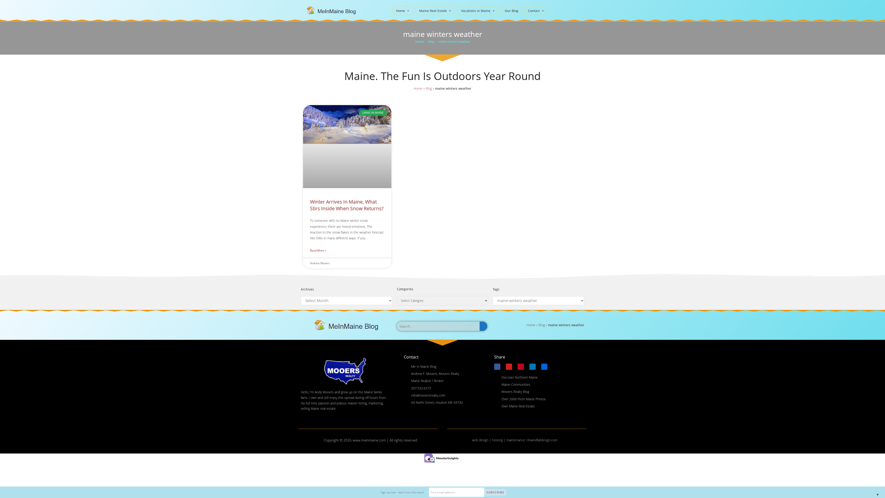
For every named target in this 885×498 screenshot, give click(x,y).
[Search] (483, 326)
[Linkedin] (532, 367)
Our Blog (511, 11)
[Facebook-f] (497, 367)
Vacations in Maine (475, 11)
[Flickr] (544, 367)
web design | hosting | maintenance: (499, 440)
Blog (429, 88)
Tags (496, 289)
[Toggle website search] (555, 10)
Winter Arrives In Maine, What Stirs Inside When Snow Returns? (347, 205)
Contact (534, 11)
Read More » (318, 250)
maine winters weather (454, 41)
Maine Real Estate (433, 11)
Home (400, 11)
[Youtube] (509, 367)
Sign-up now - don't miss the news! (402, 492)
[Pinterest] (521, 367)
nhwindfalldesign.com (542, 440)
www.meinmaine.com (369, 440)
